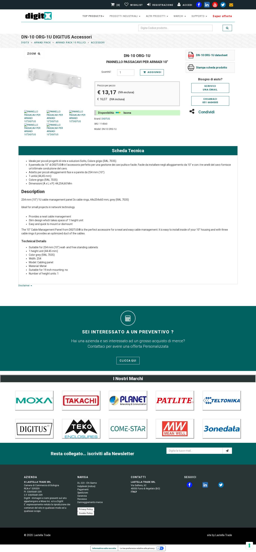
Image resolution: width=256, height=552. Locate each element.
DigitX (25, 42)
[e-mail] (227, 450)
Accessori (98, 42)
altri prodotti (156, 16)
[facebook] (199, 5)
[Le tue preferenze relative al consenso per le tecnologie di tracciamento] (249, 545)
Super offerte (222, 16)
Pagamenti (83, 489)
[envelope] (231, 5)
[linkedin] (207, 5)
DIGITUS (106, 118)
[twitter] (221, 485)
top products (92, 16)
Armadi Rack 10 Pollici (71, 42)
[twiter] (223, 5)
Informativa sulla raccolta (104, 548)
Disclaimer (24, 285)
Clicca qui (128, 360)
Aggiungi (154, 72)
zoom (32, 53)
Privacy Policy (86, 509)
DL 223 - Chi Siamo (87, 483)
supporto (198, 16)
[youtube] (215, 5)
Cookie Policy (86, 513)
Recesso (82, 499)
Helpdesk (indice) (86, 486)
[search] (227, 28)
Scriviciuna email (210, 88)
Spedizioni (82, 492)
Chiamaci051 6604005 (210, 101)
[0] (118, 5)
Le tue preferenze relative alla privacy (137, 548)
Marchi (179, 16)
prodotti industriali (124, 16)
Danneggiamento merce (90, 502)
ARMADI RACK (42, 42)
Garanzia (82, 496)
